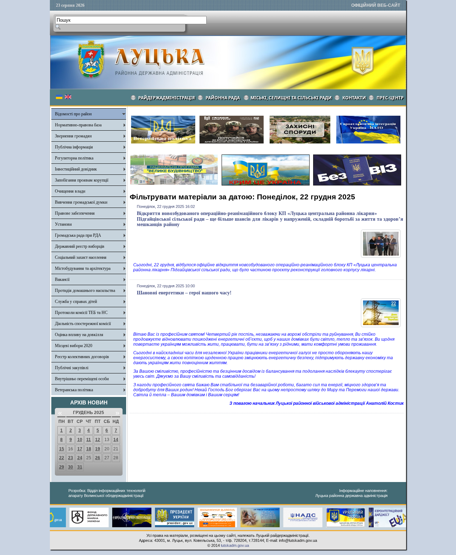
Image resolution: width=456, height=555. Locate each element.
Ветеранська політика (74, 389)
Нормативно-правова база (78, 124)
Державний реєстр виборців (79, 246)
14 (115, 439)
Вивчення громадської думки (81, 202)
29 (61, 467)
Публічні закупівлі (71, 367)
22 (61, 457)
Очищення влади (70, 191)
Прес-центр (390, 98)
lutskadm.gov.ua (235, 545)
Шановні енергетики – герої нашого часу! (184, 292)
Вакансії (62, 279)
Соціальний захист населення (81, 257)
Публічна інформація (74, 147)
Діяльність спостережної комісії (83, 323)
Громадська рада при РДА (78, 235)
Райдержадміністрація (166, 98)
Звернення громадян (73, 135)
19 (97, 448)
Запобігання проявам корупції (81, 180)
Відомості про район (73, 113)
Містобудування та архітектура (82, 268)
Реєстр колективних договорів (82, 356)
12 (97, 439)
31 (79, 467)
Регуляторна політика (74, 158)
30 (70, 467)
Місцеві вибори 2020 (73, 345)
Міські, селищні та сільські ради (291, 98)
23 (70, 457)
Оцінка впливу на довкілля (79, 334)
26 (97, 457)
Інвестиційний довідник (76, 169)
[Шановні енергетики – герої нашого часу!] (381, 325)
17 (79, 448)
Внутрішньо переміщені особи (82, 378)
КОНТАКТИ (354, 98)
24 (79, 457)
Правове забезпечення (75, 213)
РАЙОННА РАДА (223, 98)
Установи (63, 224)
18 (88, 448)
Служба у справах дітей (76, 301)
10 (79, 439)
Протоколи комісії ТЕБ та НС (81, 312)
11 (88, 439)
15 (61, 448)
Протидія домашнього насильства (85, 290)
